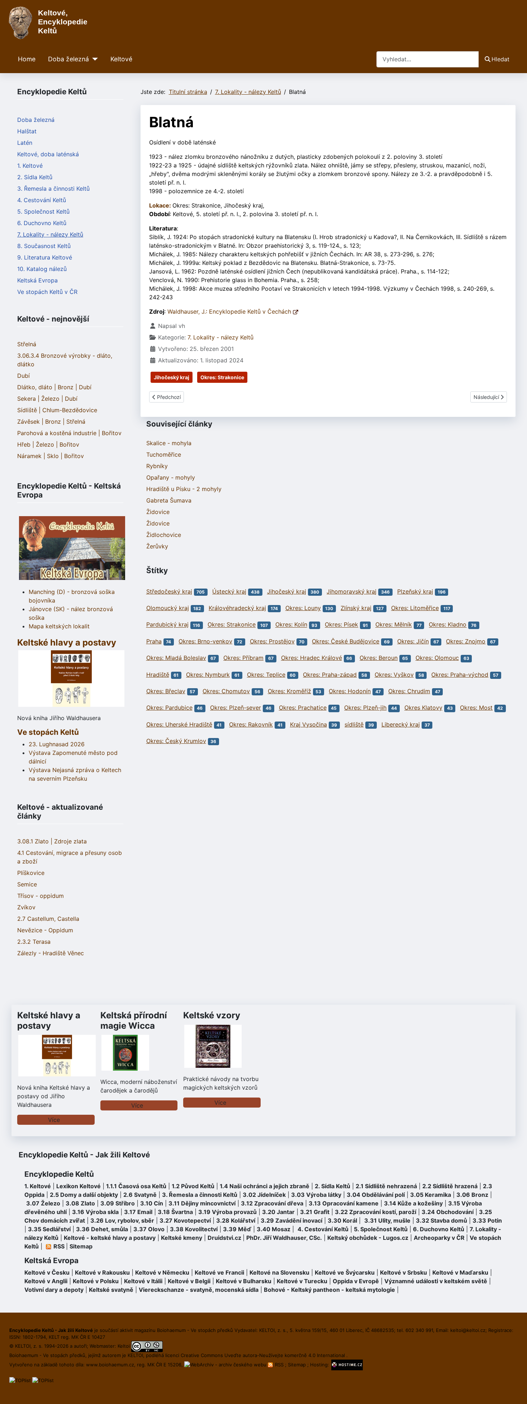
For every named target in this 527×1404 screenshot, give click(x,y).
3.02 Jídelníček (264, 1194)
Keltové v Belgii (189, 1281)
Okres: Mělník (393, 624)
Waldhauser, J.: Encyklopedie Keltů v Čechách (230, 311)
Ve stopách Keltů (48, 732)
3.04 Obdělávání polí (376, 1194)
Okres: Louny (303, 607)
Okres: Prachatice (303, 707)
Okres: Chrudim (409, 691)
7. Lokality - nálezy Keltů (50, 234)
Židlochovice (163, 534)
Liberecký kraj (400, 724)
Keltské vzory (211, 1015)
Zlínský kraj (356, 607)
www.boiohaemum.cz (110, 1364)
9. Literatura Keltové (44, 257)
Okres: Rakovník (251, 724)
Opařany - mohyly (170, 477)
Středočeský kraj (169, 591)
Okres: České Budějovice (345, 641)
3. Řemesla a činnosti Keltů (53, 188)
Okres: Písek (341, 624)
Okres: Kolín (291, 624)
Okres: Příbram (243, 657)
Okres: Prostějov (272, 641)
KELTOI (135, 1355)
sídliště (354, 724)
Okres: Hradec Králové (311, 657)
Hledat (500, 59)
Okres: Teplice (266, 674)
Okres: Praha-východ (459, 674)
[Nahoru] (514, 1390)
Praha (154, 641)
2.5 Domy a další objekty (84, 1194)
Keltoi (124, 1346)
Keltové (121, 59)
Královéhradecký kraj (237, 607)
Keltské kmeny (181, 1237)
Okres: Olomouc (437, 657)
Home (26, 59)
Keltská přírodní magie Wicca (133, 1020)
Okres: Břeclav (165, 691)
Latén (24, 142)
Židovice (158, 511)
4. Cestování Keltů (41, 200)
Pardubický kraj (167, 624)
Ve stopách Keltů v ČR (47, 291)
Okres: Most (476, 707)
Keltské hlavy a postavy (48, 1020)
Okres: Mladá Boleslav (176, 657)
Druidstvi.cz (224, 1237)
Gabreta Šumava (168, 500)
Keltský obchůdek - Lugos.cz (367, 1237)
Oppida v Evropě (356, 1281)
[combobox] (427, 59)
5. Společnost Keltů (43, 211)
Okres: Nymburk (208, 674)
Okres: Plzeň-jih (365, 707)
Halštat (27, 131)
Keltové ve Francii (219, 1272)
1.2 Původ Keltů (193, 1186)
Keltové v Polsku (96, 1281)
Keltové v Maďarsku (460, 1272)
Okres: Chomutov (226, 691)
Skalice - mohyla (168, 443)
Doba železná (68, 59)
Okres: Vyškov (394, 674)
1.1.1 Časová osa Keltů (136, 1186)
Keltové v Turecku (302, 1281)
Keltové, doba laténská (48, 154)
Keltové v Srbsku (403, 1272)
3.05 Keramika (430, 1194)
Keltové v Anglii (45, 1281)
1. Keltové (30, 165)
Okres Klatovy (423, 707)
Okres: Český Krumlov (176, 740)
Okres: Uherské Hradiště (179, 724)
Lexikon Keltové (78, 1186)
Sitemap (81, 1246)
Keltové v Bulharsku (243, 1281)
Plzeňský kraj (415, 591)
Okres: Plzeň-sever (235, 707)
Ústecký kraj (229, 591)
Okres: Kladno (447, 624)
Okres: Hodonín (350, 691)
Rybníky (157, 466)
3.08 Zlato (80, 1203)
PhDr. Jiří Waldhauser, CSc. (284, 1237)
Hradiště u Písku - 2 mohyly (184, 488)
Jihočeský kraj (171, 377)
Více (54, 1119)
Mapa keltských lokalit (59, 626)
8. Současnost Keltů (44, 245)
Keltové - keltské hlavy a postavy (110, 1237)
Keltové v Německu (162, 1272)
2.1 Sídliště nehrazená (386, 1186)
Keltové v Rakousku (102, 1272)
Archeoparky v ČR (439, 1237)
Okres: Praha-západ (330, 674)
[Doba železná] (93, 59)
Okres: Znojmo (465, 641)
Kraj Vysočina (308, 724)
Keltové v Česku (47, 1272)
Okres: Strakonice (222, 377)
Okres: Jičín (413, 641)
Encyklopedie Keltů (59, 1174)
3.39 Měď (237, 1229)
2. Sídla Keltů (34, 177)
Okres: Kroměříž (289, 691)
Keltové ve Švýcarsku (345, 1272)
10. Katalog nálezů (42, 268)
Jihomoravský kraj (351, 591)
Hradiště (157, 674)
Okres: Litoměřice (415, 607)
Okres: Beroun (379, 657)
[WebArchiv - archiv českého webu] (226, 1364)
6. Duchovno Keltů (41, 223)
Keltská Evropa (37, 280)
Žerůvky (157, 546)
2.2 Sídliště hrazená (450, 1186)
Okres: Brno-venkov (205, 641)
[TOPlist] (20, 1380)
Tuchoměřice (163, 454)
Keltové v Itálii (143, 1281)
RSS (279, 1364)
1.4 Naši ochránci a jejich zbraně (264, 1186)
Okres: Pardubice (169, 707)
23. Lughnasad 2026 (57, 744)
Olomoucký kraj (167, 607)
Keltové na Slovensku (279, 1272)
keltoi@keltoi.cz (467, 1330)
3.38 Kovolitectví (194, 1229)
